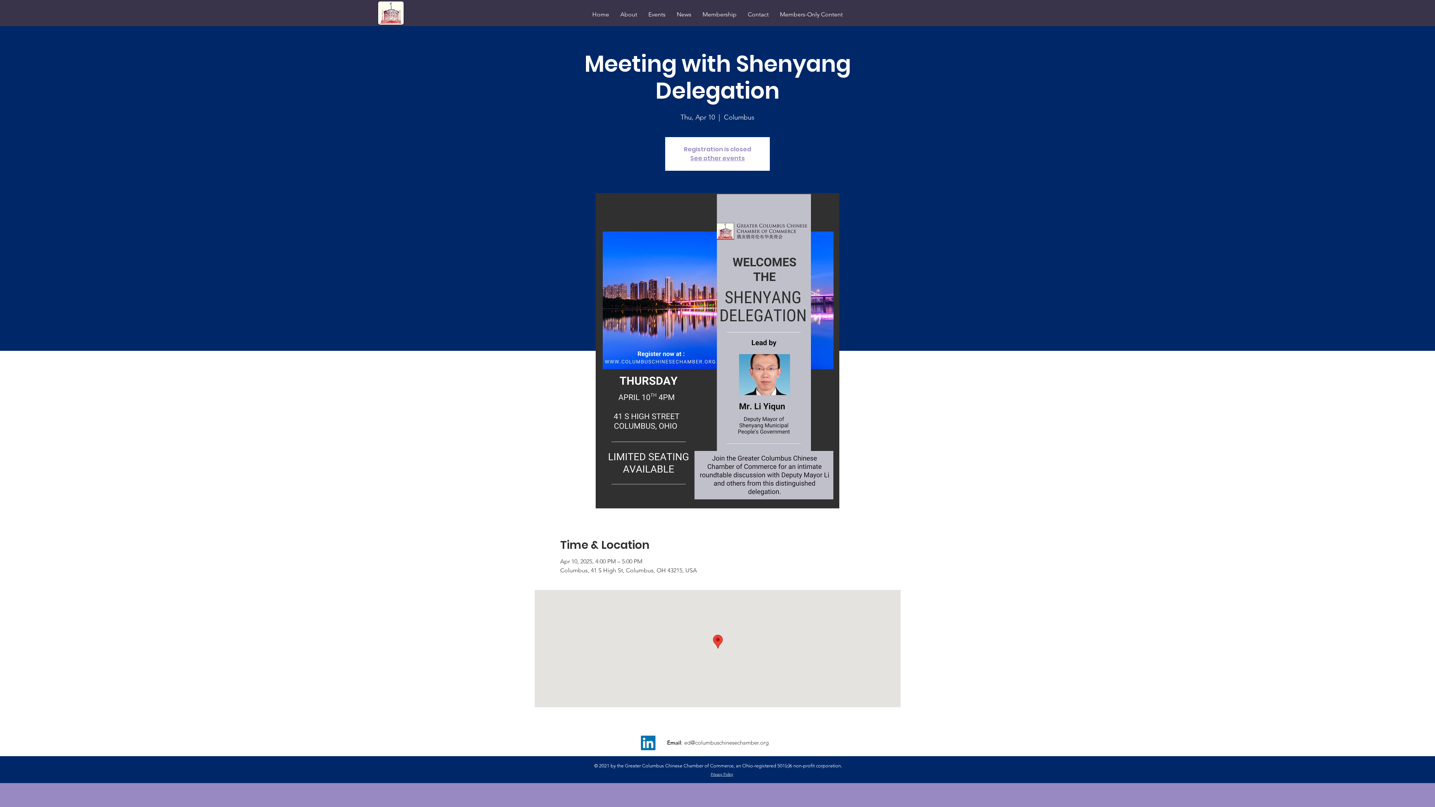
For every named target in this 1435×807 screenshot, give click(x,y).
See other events (717, 158)
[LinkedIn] (648, 743)
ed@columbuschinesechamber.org (726, 742)
